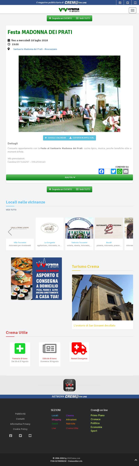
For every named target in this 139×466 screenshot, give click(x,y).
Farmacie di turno (19, 358)
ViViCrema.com (73, 458)
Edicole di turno (50, 358)
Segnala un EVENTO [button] (61, 18)
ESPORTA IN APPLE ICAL (83, 138)
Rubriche (70, 423)
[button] (129, 232)
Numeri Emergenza (79, 358)
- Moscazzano (35, 49)
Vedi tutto (11, 210)
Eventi (55, 423)
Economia (96, 427)
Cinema (70, 415)
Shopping (56, 419)
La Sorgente (49, 242)
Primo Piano (98, 415)
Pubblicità (20, 413)
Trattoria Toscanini (79, 242)
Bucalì (109, 242)
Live (54, 428)
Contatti (20, 418)
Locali (55, 415)
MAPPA (68, 177)
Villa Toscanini (20, 242)
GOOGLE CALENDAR (57, 138)
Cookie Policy (20, 429)
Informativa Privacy (20, 424)
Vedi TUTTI (84, 18)
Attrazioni (71, 419)
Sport (94, 431)
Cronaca (95, 419)
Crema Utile (72, 428)
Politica (95, 423)
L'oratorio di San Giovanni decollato (94, 325)
